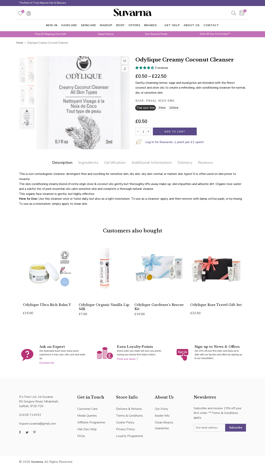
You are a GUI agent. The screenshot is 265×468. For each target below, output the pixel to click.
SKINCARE (88, 25)
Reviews (205, 162)
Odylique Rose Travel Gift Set (216, 305)
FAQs (81, 436)
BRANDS (150, 25)
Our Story (161, 409)
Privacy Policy (125, 429)
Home (19, 43)
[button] (145, 68)
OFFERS (134, 25)
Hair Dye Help (87, 429)
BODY (120, 25)
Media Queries (87, 416)
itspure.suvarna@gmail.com (37, 423)
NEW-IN (51, 25)
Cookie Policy (125, 422)
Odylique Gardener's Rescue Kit (159, 307)
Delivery (185, 162)
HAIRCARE (69, 25)
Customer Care (87, 409)
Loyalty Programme (129, 436)
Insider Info (162, 416)
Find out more (126, 358)
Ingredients (88, 162)
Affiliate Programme (91, 422)
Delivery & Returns (129, 409)
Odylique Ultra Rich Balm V (47, 305)
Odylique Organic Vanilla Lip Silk (104, 307)
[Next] (123, 102)
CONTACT (211, 25)
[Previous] (42, 102)
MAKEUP (106, 25)
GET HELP (172, 25)
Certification (115, 162)
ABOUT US (192, 25)
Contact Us (46, 362)
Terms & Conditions (129, 416)
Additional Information (152, 162)
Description (62, 162)
